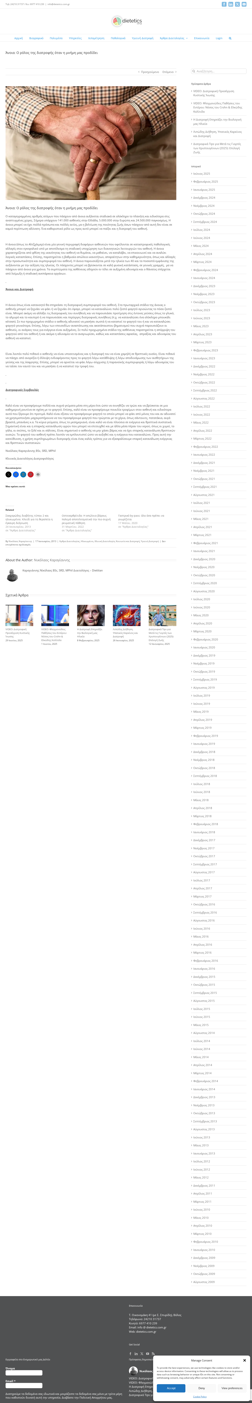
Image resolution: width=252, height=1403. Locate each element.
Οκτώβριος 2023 (204, 302)
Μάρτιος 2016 (202, 952)
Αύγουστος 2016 (204, 920)
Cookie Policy (200, 1396)
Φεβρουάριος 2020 (205, 639)
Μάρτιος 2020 (202, 631)
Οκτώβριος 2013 (204, 1113)
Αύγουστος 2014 (204, 1033)
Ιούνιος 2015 (201, 1017)
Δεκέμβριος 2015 (204, 977)
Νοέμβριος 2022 (204, 374)
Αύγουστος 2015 (204, 1001)
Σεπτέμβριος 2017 (205, 864)
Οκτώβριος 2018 (204, 768)
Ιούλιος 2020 (201, 599)
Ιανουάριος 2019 (204, 744)
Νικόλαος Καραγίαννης (20, 541)
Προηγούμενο (150, 72)
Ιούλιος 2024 (201, 230)
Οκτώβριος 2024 (204, 213)
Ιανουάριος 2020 (204, 647)
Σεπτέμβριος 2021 (205, 487)
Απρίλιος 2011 (202, 1193)
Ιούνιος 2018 (201, 792)
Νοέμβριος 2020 (204, 567)
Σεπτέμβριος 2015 (205, 993)
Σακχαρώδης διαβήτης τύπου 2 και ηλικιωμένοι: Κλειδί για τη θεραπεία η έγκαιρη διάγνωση (29, 519)
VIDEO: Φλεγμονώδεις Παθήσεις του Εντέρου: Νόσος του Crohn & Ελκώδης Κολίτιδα (54, 635)
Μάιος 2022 (201, 422)
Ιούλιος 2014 (201, 1041)
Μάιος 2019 (201, 711)
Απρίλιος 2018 (202, 808)
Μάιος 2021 (201, 519)
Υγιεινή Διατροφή (150, 541)
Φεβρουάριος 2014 (205, 1081)
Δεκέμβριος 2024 (204, 197)
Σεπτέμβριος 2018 (205, 776)
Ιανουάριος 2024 (204, 278)
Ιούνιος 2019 (201, 703)
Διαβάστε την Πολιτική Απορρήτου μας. (87, 1397)
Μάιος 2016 (201, 936)
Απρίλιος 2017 (202, 888)
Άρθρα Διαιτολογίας (69, 541)
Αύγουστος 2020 (204, 591)
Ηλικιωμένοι (87, 541)
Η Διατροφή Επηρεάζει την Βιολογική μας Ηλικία (89, 633)
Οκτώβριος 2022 (204, 382)
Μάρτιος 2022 (202, 438)
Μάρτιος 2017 (202, 896)
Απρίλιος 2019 (202, 720)
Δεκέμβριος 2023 (204, 286)
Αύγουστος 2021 (204, 495)
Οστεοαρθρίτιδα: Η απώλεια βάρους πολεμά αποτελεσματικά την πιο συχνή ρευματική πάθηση (86, 519)
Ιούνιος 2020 (201, 607)
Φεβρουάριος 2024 (205, 270)
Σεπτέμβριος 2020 (205, 583)
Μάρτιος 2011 (202, 1201)
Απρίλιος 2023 (202, 334)
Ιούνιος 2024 (201, 238)
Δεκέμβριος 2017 (204, 840)
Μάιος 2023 (201, 326)
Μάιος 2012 (201, 1177)
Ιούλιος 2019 (201, 695)
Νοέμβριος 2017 (204, 848)
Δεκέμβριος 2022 (204, 366)
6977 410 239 (148, 1323)
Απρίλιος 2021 (202, 527)
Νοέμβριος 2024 (204, 206)
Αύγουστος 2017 (204, 872)
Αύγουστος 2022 (204, 398)
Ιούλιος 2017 (201, 880)
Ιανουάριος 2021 (204, 551)
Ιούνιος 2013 (201, 1137)
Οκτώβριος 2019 (204, 671)
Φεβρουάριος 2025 (205, 181)
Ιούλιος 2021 (201, 503)
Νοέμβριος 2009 (204, 1266)
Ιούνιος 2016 (201, 928)
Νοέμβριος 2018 (204, 760)
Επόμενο (168, 72)
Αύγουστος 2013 (204, 1129)
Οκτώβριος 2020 (204, 575)
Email (10, 1381)
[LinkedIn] (136, 1353)
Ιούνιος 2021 (201, 511)
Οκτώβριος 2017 (204, 856)
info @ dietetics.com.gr (151, 1327)
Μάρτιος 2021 (202, 535)
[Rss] (153, 1353)
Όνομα (10, 1368)
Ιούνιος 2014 (201, 1049)
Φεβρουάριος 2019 (205, 736)
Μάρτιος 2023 (202, 342)
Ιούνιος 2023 (201, 318)
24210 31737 (152, 1319)
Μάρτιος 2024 (202, 262)
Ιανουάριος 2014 (204, 1089)
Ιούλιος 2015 (201, 1009)
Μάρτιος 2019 (202, 727)
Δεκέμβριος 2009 (204, 1258)
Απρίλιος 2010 (202, 1225)
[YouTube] (147, 1353)
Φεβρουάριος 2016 (205, 960)
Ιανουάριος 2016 (204, 968)
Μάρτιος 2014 (202, 1073)
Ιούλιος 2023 (201, 310)
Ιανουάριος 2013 (204, 1153)
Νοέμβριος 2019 (204, 663)
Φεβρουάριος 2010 (205, 1241)
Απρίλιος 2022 (202, 430)
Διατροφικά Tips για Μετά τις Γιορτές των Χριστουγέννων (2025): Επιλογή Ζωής (161, 635)
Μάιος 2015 (201, 1025)
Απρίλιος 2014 (202, 1065)
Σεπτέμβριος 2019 (205, 679)
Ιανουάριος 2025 (204, 189)
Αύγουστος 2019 (204, 687)
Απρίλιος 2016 (202, 944)
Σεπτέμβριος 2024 (205, 222)
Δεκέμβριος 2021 (204, 463)
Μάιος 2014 (201, 1057)
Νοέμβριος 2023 (204, 294)
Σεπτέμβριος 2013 (205, 1121)
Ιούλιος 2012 (201, 1161)
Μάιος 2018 (201, 800)
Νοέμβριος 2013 (204, 1105)
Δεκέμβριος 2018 (204, 752)
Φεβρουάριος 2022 (205, 446)
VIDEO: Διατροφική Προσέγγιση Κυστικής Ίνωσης (18, 633)
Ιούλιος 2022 (201, 406)
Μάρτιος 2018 (202, 816)
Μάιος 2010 (201, 1217)
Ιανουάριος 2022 (204, 454)
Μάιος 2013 (201, 1145)
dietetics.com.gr (146, 1331)
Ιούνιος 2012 (201, 1169)
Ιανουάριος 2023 (204, 358)
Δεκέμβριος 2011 (204, 1185)
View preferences (232, 1388)
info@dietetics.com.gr (59, 4)
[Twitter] (141, 1353)
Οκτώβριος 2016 (204, 904)
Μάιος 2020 (201, 615)
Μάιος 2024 (201, 246)
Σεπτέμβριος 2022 (205, 390)
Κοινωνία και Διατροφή (128, 541)
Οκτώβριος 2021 (204, 479)
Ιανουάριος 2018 (204, 832)
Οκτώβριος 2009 (204, 1274)
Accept (171, 1388)
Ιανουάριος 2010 (204, 1250)
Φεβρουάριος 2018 (205, 824)
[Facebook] (130, 1353)
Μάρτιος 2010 (202, 1234)
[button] (244, 1360)
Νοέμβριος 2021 (204, 470)
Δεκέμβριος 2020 (204, 559)
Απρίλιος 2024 (202, 254)
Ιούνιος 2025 (201, 173)
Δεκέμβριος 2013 (204, 1097)
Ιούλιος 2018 (201, 784)
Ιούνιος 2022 (201, 414)
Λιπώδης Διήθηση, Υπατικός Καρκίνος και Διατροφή (125, 633)
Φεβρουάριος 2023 (205, 350)
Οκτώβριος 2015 (204, 984)
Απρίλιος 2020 (202, 623)
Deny (202, 1388)
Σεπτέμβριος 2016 (205, 912)
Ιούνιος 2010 (201, 1209)
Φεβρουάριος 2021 (205, 543)
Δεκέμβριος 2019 (204, 655)
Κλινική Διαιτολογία (105, 541)
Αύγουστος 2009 (204, 1282)
